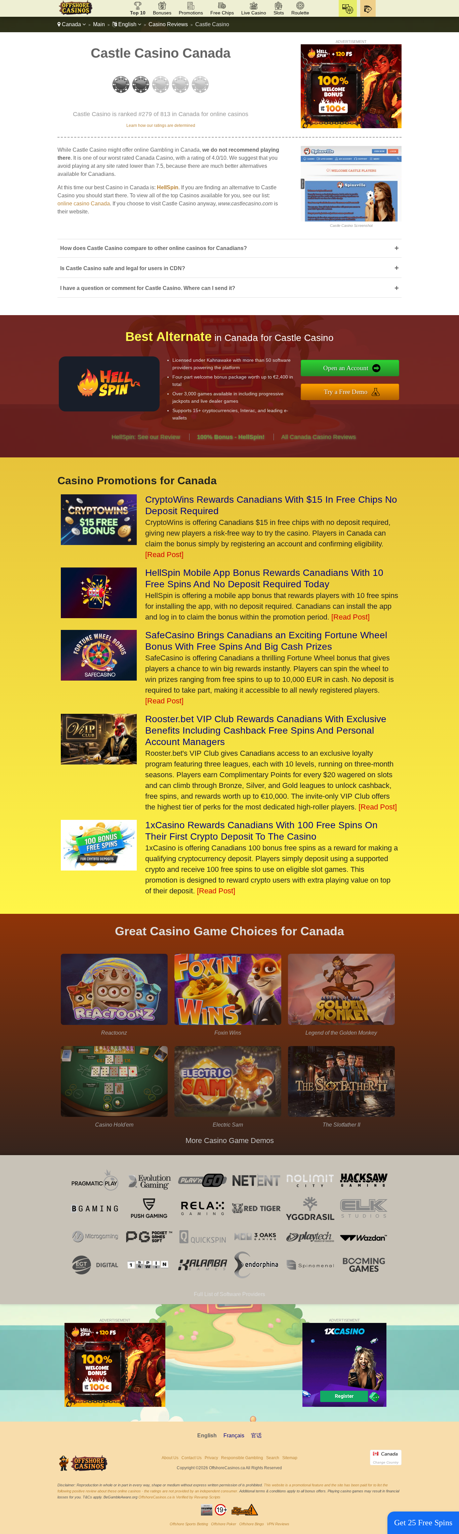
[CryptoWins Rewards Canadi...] (99, 542)
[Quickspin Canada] (202, 1248)
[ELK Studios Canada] (364, 1220)
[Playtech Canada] (310, 1248)
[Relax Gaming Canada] (202, 1220)
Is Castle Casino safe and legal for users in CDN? (229, 268)
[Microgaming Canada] (95, 1248)
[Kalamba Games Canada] (202, 1276)
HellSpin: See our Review (146, 437)
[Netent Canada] (256, 1192)
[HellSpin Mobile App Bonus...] (99, 615)
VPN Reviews (278, 1524)
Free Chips (222, 12)
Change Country (386, 1462)
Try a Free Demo (346, 391)
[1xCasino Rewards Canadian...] (99, 868)
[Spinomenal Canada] (310, 1276)
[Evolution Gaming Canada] (149, 1192)
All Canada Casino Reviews (318, 437)
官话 (256, 1435)
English (127, 24)
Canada (71, 24)
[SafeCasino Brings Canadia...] (99, 678)
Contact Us (191, 1457)
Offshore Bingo (251, 1524)
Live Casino (253, 12)
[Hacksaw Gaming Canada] (364, 1192)
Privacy (211, 1457)
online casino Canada (83, 203)
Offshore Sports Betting (189, 1524)
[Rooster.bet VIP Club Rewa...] (99, 762)
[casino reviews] (83, 1470)
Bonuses (162, 12)
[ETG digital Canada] (95, 1276)
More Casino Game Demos (229, 1140)
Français (233, 1435)
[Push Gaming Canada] (149, 1220)
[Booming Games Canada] (364, 1276)
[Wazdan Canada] (364, 1248)
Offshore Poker (223, 1524)
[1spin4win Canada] (149, 1276)
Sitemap (289, 1457)
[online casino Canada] (75, 13)
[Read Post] (164, 554)
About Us (170, 1457)
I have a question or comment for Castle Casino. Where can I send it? (229, 288)
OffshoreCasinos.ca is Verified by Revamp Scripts (179, 1497)
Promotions (191, 12)
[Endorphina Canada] (256, 1276)
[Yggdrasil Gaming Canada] (310, 1220)
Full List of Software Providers (229, 1294)
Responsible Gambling (242, 1457)
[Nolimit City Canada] (310, 1192)
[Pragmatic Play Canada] (95, 1192)
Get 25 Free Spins (423, 1522)
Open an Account (345, 368)
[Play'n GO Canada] (202, 1192)
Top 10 (137, 12)
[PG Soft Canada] (149, 1248)
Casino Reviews (168, 24)
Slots (279, 12)
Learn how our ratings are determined (160, 125)
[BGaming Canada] (95, 1220)
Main (99, 24)
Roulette (300, 12)
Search (272, 1457)
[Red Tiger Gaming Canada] (256, 1220)
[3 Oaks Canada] (256, 1248)
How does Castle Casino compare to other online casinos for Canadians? (229, 248)
